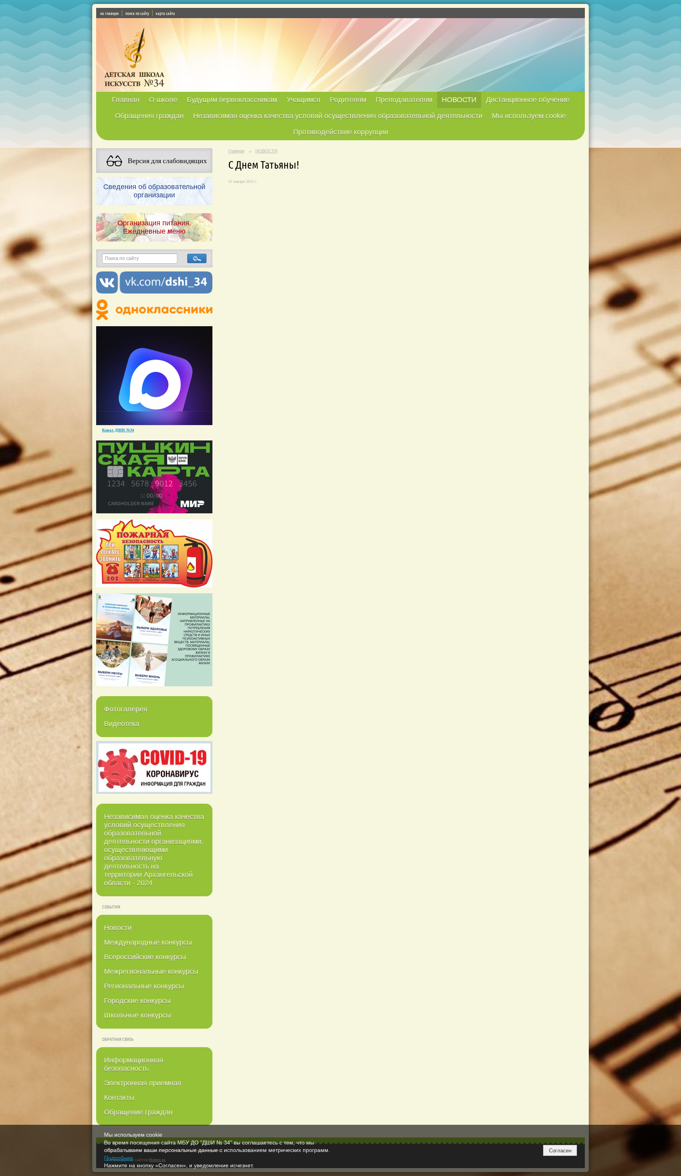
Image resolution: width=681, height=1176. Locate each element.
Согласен (560, 1151)
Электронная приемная (142, 1083)
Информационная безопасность (133, 1064)
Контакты (119, 1098)
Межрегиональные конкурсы (151, 971)
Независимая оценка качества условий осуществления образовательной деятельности (337, 116)
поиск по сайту (137, 13)
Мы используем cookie (529, 116)
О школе (163, 100)
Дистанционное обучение (527, 100)
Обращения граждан (149, 116)
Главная (126, 100)
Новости (118, 928)
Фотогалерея (125, 709)
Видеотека (121, 724)
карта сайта (165, 13)
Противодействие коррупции (340, 132)
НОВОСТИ (459, 100)
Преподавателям (404, 100)
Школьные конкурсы (137, 1015)
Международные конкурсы (148, 942)
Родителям (348, 100)
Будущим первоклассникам (232, 100)
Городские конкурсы (137, 1001)
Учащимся (303, 100)
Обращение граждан (138, 1112)
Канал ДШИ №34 (118, 430)
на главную (109, 13)
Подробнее (118, 1158)
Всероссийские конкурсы (145, 957)
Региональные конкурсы (144, 986)
